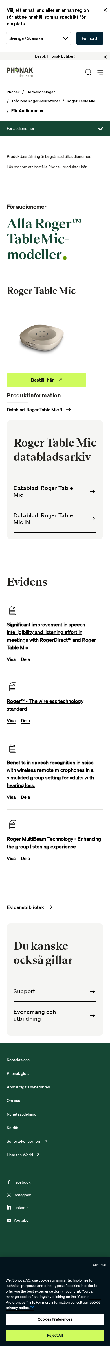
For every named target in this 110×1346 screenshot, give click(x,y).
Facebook (22, 1182)
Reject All (55, 1335)
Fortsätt (90, 38)
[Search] (88, 72)
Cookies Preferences (55, 1319)
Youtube (21, 1220)
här (83, 166)
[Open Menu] (100, 72)
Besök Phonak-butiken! (55, 56)
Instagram (22, 1194)
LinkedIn (21, 1207)
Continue (99, 1264)
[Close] (105, 57)
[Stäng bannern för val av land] (105, 9)
